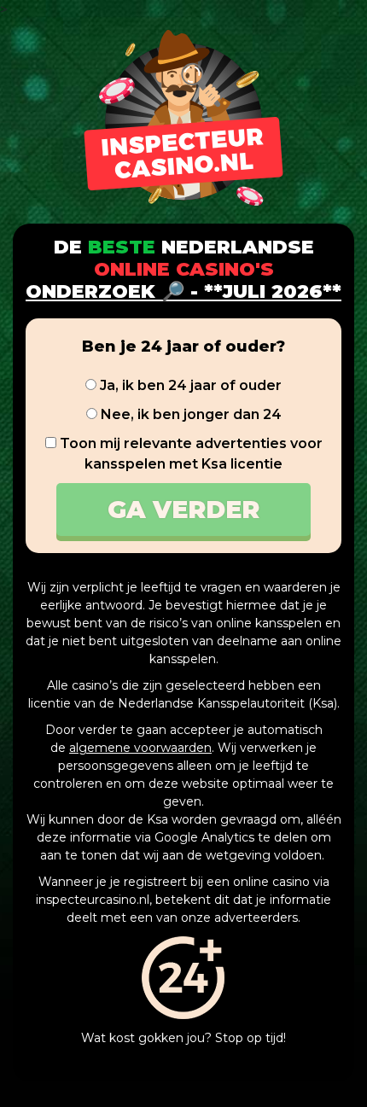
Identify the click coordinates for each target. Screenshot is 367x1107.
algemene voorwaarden (140, 747)
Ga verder (183, 509)
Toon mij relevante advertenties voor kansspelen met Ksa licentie (189, 453)
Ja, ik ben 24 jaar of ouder (189, 385)
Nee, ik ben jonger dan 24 (189, 414)
